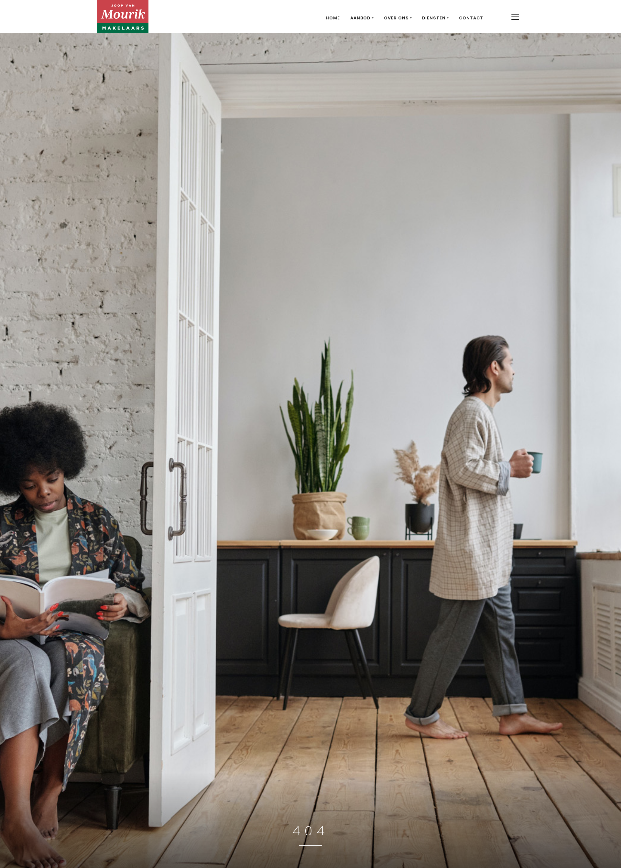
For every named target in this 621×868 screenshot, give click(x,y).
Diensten (434, 18)
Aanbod (360, 18)
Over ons (396, 18)
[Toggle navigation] (515, 17)
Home (333, 18)
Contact (471, 18)
